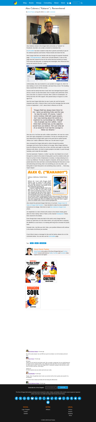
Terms (70, 415)
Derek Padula (31, 12)
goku (36, 243)
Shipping (70, 413)
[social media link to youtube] (48, 398)
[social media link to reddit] (59, 398)
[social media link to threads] (28, 398)
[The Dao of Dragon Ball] (15, 3)
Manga (38, 3)
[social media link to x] (20, 398)
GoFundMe (31, 50)
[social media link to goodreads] (63, 398)
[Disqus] (48, 330)
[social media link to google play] (79, 398)
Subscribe (62, 387)
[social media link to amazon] (71, 398)
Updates (26, 413)
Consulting (48, 3)
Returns (70, 411)
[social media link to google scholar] (48, 402)
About (56, 3)
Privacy (70, 409)
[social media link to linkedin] (36, 398)
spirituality (42, 243)
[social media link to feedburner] (67, 398)
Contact (26, 411)
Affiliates (48, 409)
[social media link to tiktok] (52, 398)
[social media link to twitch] (56, 398)
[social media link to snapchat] (44, 398)
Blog (24, 3)
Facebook (62, 253)
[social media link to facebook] (16, 398)
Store (63, 3)
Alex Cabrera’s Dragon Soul (58, 207)
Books (31, 3)
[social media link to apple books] (75, 398)
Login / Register (26, 409)
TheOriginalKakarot (35, 57)
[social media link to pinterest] (40, 398)
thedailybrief (60, 213)
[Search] (81, 3)
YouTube (55, 253)
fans (45, 12)
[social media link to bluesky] (32, 398)
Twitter (51, 253)
